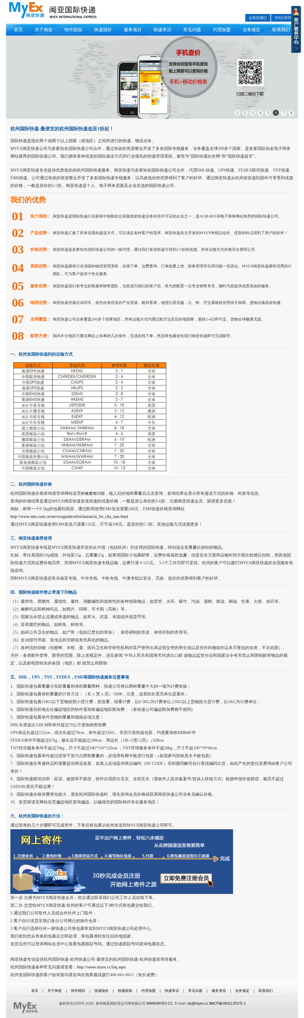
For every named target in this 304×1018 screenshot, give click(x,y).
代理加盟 (222, 29)
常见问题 (192, 29)
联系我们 (281, 29)
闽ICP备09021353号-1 (227, 1003)
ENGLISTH (283, 18)
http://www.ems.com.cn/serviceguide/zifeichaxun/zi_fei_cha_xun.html (69, 516)
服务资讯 (219, 991)
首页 (18, 29)
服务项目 (133, 29)
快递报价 (103, 29)
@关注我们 (258, 18)
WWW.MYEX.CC (159, 1003)
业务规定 (251, 29)
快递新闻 (125, 991)
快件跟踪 (73, 29)
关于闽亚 (44, 29)
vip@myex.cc (197, 1003)
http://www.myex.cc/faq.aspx (101, 967)
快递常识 (162, 29)
